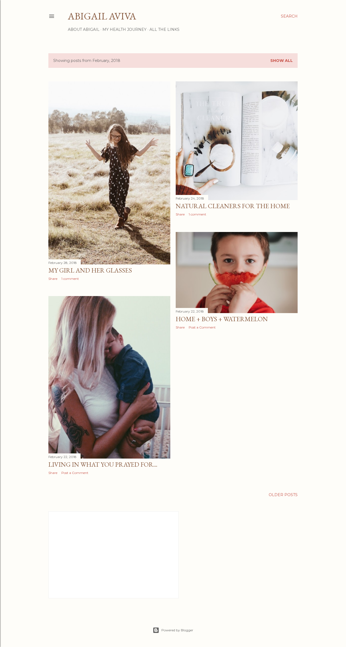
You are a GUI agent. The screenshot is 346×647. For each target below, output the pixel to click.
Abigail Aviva (102, 16)
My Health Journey (124, 29)
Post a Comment (202, 327)
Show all (281, 60)
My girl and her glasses (90, 270)
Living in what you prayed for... (102, 464)
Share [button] (52, 279)
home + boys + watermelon (222, 319)
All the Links (164, 29)
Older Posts (283, 494)
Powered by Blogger (177, 630)
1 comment (70, 279)
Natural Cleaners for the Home (233, 206)
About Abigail (83, 29)
